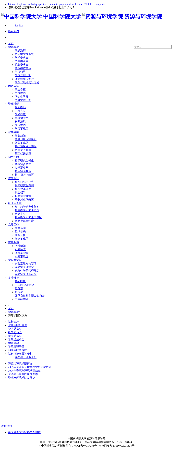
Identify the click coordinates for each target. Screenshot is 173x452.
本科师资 (20, 249)
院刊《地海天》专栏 (27, 82)
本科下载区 (21, 256)
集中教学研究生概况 (27, 210)
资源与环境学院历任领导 (23, 374)
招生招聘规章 (23, 171)
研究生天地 (15, 203)
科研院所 (20, 281)
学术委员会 (21, 57)
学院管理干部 (23, 75)
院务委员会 (21, 64)
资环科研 (13, 103)
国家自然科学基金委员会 (30, 295)
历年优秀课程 (23, 153)
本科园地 (13, 242)
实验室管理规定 (24, 267)
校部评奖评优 (23, 189)
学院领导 (20, 71)
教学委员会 (21, 61)
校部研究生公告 (24, 181)
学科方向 (20, 110)
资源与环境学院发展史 (21, 377)
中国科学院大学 (24, 284)
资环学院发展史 (24, 54)
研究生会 (20, 213)
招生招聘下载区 (24, 174)
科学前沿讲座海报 (25, 146)
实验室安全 (15, 260)
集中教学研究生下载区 (28, 217)
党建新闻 (20, 228)
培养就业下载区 (24, 199)
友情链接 (13, 277)
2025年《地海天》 (25, 357)
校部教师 (20, 107)
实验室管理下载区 (25, 274)
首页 (11, 43)
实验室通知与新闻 (25, 263)
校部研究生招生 (24, 160)
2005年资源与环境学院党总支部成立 (29, 367)
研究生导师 (21, 96)
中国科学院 (21, 299)
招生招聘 (13, 157)
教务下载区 (21, 142)
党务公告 (20, 235)
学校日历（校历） (25, 139)
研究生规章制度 (24, 220)
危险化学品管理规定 (27, 270)
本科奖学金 (21, 252)
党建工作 (13, 224)
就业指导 (20, 192)
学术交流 (20, 114)
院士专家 (20, 89)
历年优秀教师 (23, 149)
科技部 (19, 292)
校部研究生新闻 (24, 185)
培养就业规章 (23, 196)
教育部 (19, 288)
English (19, 25)
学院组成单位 (23, 68)
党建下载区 (21, 238)
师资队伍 (13, 86)
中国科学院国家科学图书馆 (24, 432)
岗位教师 (20, 93)
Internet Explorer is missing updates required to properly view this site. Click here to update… (58, 4)
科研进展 (20, 121)
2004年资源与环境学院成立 (24, 370)
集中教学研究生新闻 (27, 206)
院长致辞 (20, 50)
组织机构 (20, 231)
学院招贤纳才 (23, 164)
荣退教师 (20, 125)
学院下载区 (21, 128)
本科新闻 (20, 245)
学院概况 (13, 46)
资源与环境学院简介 (20, 363)
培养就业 (13, 178)
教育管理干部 (23, 100)
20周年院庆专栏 (24, 78)
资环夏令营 (21, 167)
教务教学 (13, 132)
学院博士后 (21, 118)
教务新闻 (20, 135)
